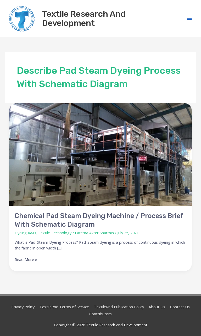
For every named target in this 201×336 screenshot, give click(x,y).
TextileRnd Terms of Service (64, 306)
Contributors (100, 313)
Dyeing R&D (25, 232)
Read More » (26, 259)
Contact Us (180, 306)
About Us (157, 306)
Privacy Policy (23, 306)
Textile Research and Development (84, 18)
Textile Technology (54, 232)
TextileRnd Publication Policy (119, 306)
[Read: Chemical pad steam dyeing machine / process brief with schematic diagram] (100, 154)
